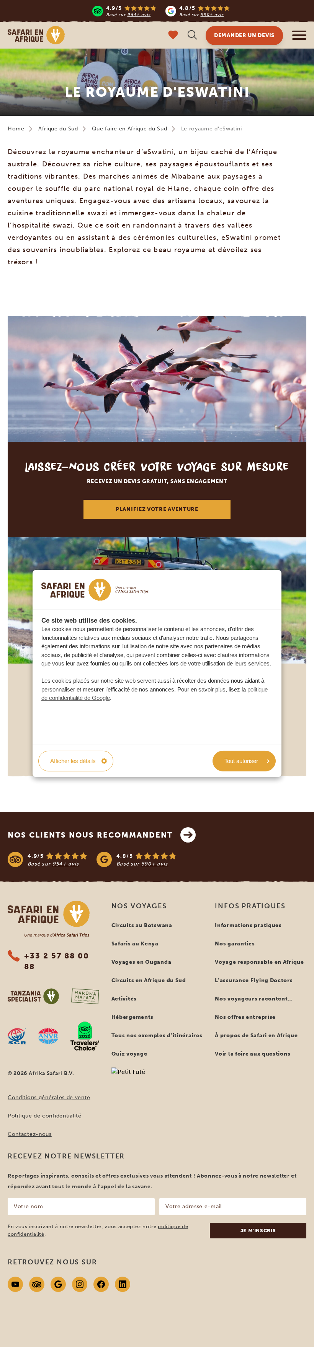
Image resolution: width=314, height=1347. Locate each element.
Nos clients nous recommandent (90, 834)
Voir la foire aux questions (252, 1054)
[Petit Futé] (157, 1086)
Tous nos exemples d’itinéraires (157, 1035)
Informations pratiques (248, 925)
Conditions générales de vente (49, 1097)
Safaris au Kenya (135, 943)
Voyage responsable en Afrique (259, 962)
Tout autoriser (241, 761)
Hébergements (132, 1017)
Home (16, 128)
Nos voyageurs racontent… (254, 999)
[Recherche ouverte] (192, 35)
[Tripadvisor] (36, 1284)
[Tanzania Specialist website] (33, 996)
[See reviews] (157, 859)
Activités (124, 999)
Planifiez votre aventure (157, 509)
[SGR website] (17, 1036)
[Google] (58, 1284)
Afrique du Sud (58, 128)
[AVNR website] (48, 1036)
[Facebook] (101, 1284)
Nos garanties (235, 943)
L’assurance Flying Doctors (254, 980)
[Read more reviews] (161, 11)
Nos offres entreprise (245, 1017)
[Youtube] (15, 1284)
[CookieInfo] (95, 589)
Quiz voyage (129, 1054)
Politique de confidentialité (45, 1116)
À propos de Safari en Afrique (256, 1035)
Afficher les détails (73, 761)
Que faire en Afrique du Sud (129, 128)
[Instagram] (79, 1284)
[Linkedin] (122, 1284)
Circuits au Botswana (141, 925)
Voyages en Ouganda (141, 962)
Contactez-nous (30, 1134)
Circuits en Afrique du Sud (148, 980)
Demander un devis (244, 35)
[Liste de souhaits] (173, 35)
